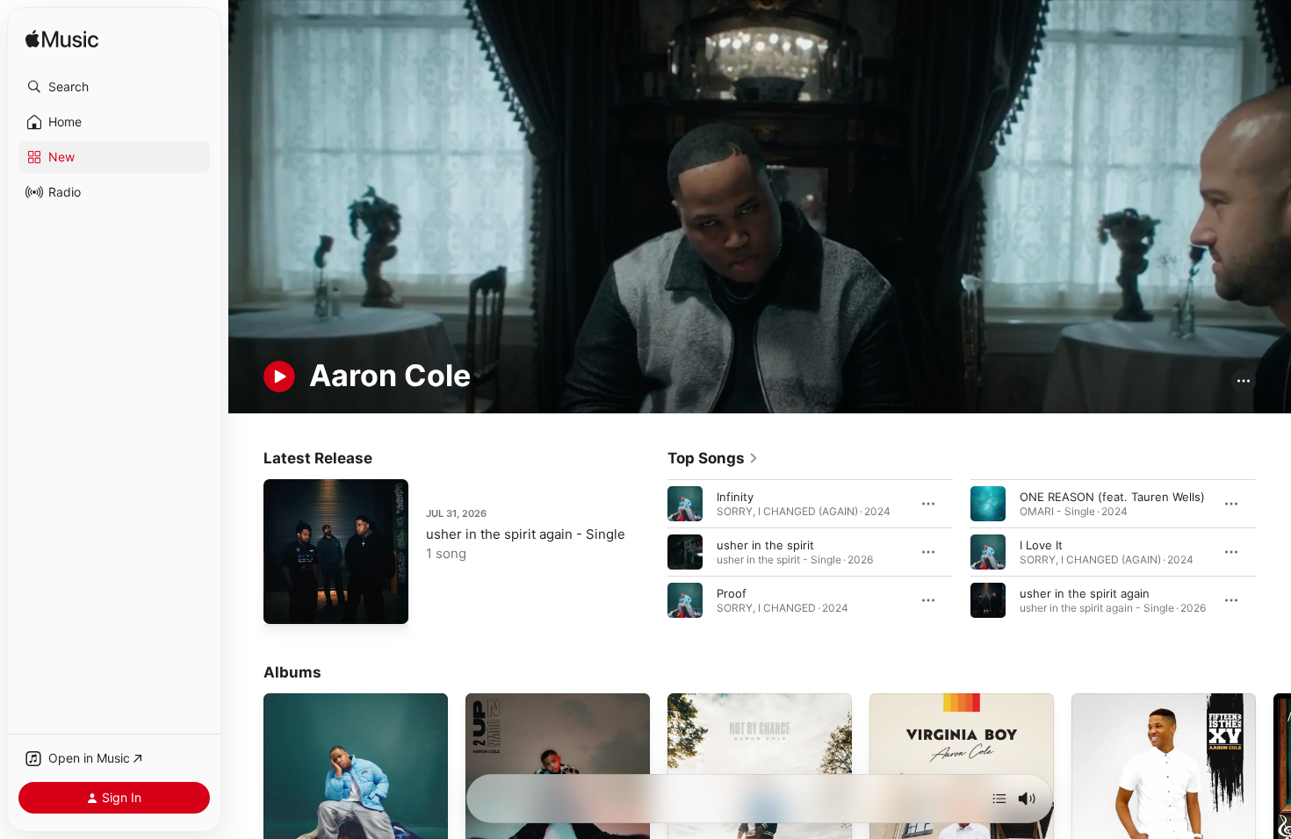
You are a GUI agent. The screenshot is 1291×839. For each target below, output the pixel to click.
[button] (114, 87)
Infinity (735, 496)
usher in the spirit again (1085, 592)
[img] (61, 40)
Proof (731, 592)
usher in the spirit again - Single (525, 534)
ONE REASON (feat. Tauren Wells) (1112, 496)
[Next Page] (1273, 551)
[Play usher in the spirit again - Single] (285, 602)
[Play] (279, 376)
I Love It (1041, 544)
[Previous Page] (650, 551)
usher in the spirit (765, 544)
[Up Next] (999, 798)
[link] (713, 458)
